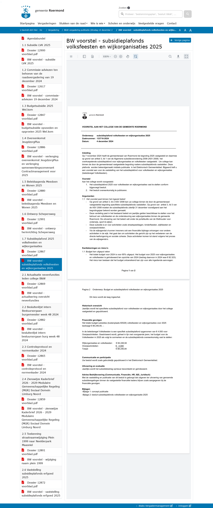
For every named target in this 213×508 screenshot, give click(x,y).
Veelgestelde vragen (151, 23)
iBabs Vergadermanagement (154, 505)
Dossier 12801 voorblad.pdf (33, 452)
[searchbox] (151, 14)
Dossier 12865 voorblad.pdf (33, 357)
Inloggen (183, 505)
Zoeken (123, 7)
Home (42, 30)
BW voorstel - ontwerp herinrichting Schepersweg (39, 230)
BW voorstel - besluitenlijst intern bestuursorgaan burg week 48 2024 (41, 334)
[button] (188, 14)
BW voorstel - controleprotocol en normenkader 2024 (34, 368)
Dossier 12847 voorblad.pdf (33, 116)
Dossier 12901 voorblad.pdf (33, 221)
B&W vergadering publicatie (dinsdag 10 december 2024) (90, 30)
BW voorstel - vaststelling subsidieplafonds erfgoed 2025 (41, 493)
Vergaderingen (47, 23)
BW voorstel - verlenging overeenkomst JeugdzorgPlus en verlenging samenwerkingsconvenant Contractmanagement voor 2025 (40, 166)
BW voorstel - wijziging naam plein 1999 (39, 461)
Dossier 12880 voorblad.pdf (33, 192)
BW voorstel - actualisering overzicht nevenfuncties (36, 296)
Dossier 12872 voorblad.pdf (33, 484)
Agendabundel (35, 38)
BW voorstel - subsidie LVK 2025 (38, 61)
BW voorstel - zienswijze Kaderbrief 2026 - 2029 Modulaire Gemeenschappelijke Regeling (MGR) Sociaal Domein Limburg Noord (40, 418)
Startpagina (27, 23)
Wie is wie (97, 23)
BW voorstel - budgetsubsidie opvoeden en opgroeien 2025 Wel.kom (40, 128)
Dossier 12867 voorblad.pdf (33, 253)
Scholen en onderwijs (121, 23)
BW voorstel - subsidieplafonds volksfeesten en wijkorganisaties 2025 (40, 264)
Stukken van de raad (72, 23)
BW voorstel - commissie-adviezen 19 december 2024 (41, 97)
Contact (172, 23)
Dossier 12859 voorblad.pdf (33, 401)
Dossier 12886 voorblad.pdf (33, 149)
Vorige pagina (182, 40)
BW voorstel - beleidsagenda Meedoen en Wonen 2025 (39, 203)
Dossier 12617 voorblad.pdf (33, 88)
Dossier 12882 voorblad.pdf (33, 321)
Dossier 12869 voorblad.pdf (33, 285)
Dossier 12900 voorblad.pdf (33, 52)
